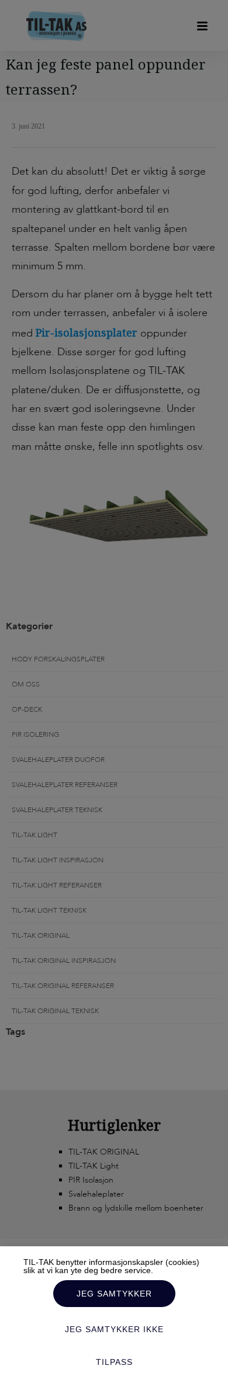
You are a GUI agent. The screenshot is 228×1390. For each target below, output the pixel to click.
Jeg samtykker (114, 1293)
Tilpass (114, 1362)
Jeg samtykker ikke (114, 1329)
